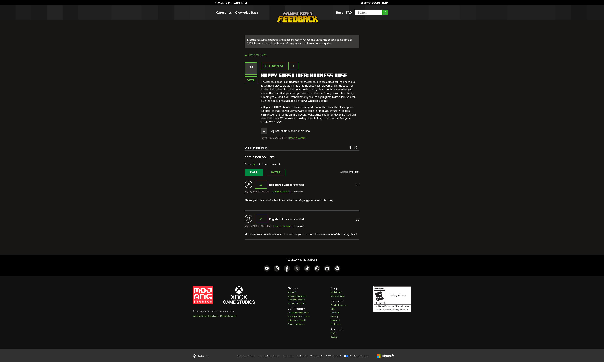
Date (253, 172)
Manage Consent (228, 316)
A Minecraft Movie (296, 324)
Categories (224, 12)
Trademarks (302, 356)
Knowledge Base (246, 12)
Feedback (335, 312)
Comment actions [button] (357, 185)
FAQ (349, 12)
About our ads (316, 356)
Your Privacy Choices (358, 356)
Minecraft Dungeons (297, 296)
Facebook (351, 149)
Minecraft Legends (296, 299)
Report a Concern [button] (297, 137)
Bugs (339, 12)
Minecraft (292, 292)
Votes (275, 172)
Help (385, 2)
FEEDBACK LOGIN (370, 2)
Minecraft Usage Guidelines (205, 316)
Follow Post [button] (274, 66)
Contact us (335, 324)
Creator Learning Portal (298, 312)
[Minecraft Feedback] (296, 22)
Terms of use (288, 356)
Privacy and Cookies (246, 356)
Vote (251, 80)
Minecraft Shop (337, 296)
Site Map (334, 316)
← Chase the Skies (255, 55)
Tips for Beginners (339, 305)
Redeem (334, 337)
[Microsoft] (385, 356)
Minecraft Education (297, 303)
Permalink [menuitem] (298, 191)
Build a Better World (297, 320)
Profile (333, 333)
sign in (255, 164)
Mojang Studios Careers (299, 316)
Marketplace (336, 292)
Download (335, 320)
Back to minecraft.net (232, 2)
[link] (267, 268)
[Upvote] (248, 184)
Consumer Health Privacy (269, 356)
